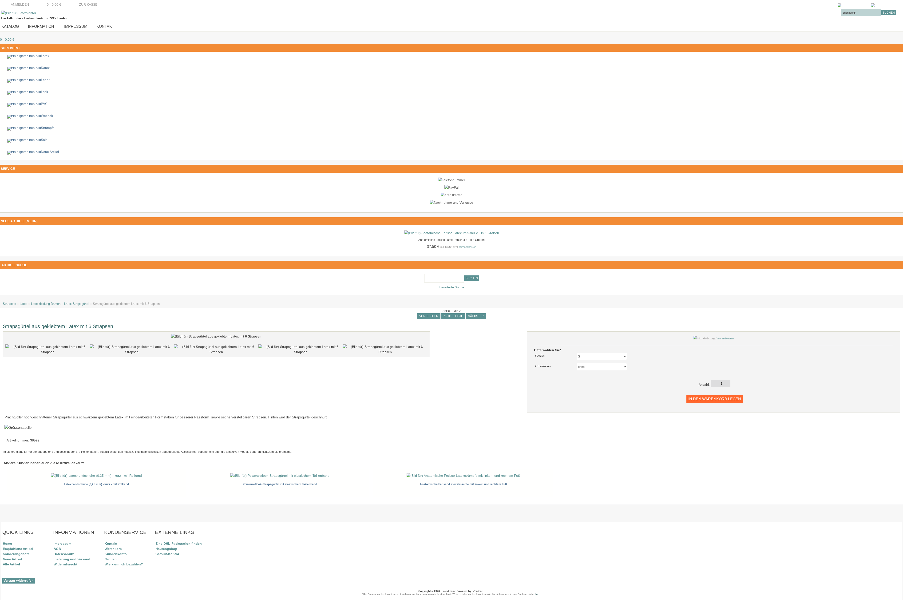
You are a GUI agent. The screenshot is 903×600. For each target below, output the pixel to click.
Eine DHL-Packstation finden (178, 543)
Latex (23, 304)
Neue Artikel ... (52, 152)
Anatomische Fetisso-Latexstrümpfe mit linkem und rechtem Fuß (463, 484)
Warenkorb (113, 549)
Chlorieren (543, 366)
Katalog (10, 26)
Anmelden (20, 4)
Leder (45, 80)
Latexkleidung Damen (45, 304)
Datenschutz (64, 554)
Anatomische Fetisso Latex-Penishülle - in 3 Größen (451, 240)
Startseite (9, 304)
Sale (44, 140)
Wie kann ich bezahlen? (124, 564)
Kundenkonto (116, 554)
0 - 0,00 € (52, 4)
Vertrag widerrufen (19, 580)
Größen (111, 559)
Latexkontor (448, 591)
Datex (45, 68)
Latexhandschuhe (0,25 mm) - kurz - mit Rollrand (96, 484)
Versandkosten (467, 247)
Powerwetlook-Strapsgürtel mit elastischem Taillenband (280, 484)
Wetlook (47, 116)
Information (41, 26)
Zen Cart (478, 591)
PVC (44, 104)
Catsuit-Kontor (167, 554)
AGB (57, 549)
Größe (540, 356)
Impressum (75, 26)
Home (7, 543)
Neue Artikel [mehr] (19, 221)
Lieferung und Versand (72, 559)
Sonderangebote (16, 554)
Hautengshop (166, 549)
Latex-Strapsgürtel (76, 304)
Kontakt (105, 26)
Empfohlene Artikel (18, 549)
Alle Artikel (11, 564)
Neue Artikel (12, 559)
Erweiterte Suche (451, 287)
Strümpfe (48, 128)
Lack (44, 92)
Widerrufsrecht (65, 564)
